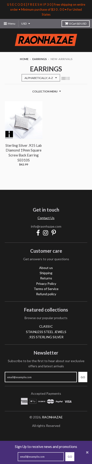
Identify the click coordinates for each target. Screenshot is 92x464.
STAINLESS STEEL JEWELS (46, 332)
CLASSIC (46, 326)
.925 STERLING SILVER (46, 337)
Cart (77, 23)
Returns (46, 278)
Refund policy (46, 294)
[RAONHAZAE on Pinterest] (53, 232)
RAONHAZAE (52, 417)
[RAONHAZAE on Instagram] (45, 232)
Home (24, 59)
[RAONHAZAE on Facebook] (38, 232)
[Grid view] (63, 78)
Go (70, 456)
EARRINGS (39, 59)
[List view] (68, 78)
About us (46, 268)
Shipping (46, 273)
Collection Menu (45, 91)
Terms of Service (46, 289)
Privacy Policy (46, 284)
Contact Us (46, 218)
